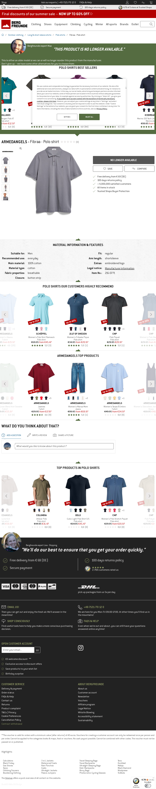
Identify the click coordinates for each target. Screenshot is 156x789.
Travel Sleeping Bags (89, 760)
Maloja (120, 765)
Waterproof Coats (49, 763)
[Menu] (153, 778)
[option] (53, 181)
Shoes (47, 24)
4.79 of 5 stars (137, 7)
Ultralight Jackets (49, 770)
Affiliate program (86, 704)
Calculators (8, 760)
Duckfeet (122, 763)
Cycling (88, 24)
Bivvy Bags (84, 770)
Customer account (87, 692)
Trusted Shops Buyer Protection (113, 191)
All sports (111, 24)
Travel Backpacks (87, 763)
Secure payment (53, 7)
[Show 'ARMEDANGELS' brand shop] (9, 151)
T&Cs (4, 712)
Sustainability (85, 720)
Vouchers (83, 700)
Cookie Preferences (11, 716)
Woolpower (123, 770)
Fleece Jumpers (48, 772)
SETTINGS (67, 117)
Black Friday (8, 763)
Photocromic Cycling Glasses (93, 772)
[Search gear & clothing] (147, 24)
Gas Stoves (8, 765)
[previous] (6, 95)
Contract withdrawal (12, 723)
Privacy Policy (102, 109)
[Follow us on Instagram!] (83, 648)
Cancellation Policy (11, 719)
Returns (6, 704)
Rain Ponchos (47, 765)
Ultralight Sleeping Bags (90, 765)
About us (82, 688)
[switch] (148, 786)
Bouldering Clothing (12, 772)
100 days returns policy (95, 7)
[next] (149, 95)
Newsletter (83, 696)
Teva (120, 760)
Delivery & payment (12, 688)
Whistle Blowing (86, 712)
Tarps (5, 768)
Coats (43, 768)
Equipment (61, 24)
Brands (124, 24)
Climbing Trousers (11, 770)
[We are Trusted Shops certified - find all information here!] (88, 569)
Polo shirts (60, 35)
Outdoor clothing (15, 35)
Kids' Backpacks (87, 768)
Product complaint (11, 708)
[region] (79, 102)
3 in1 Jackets (47, 760)
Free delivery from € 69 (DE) (20, 7)
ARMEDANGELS (14, 141)
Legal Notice (84, 708)
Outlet (135, 24)
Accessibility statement (90, 716)
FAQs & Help (8, 696)
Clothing (36, 24)
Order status (8, 692)
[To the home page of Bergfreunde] (15, 24)
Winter (99, 24)
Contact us (7, 700)
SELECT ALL (89, 117)
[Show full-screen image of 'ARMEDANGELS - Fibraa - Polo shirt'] (21, 148)
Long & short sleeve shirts (39, 35)
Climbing (76, 24)
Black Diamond (124, 768)
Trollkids (121, 772)
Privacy (12, 712)
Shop (4, 2)
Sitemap (9, 778)
